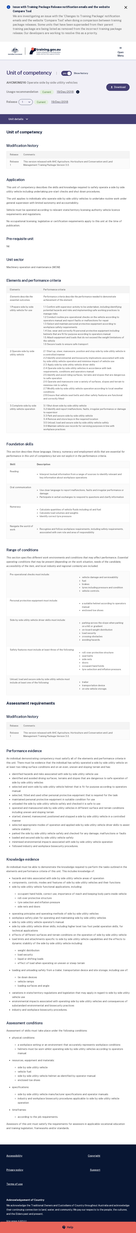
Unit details (18, 119)
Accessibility (14, 1155)
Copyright (94, 1155)
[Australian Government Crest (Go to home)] (15, 51)
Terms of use (14, 1183)
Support (95, 1169)
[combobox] (26, 102)
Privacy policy (14, 1169)
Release (11, 102)
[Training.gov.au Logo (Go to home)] (43, 51)
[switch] (66, 73)
